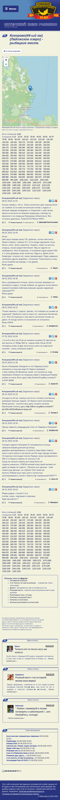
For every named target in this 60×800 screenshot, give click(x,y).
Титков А (54, 413)
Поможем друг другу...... (16, 756)
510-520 (13, 158)
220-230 (22, 145)
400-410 (22, 153)
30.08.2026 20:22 (24, 744)
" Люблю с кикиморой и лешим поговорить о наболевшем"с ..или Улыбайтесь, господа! (32, 711)
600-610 (38, 161)
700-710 (22, 166)
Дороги (12, 588)
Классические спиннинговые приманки (22, 736)
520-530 (22, 158)
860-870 (5, 174)
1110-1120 (36, 185)
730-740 (46, 166)
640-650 (22, 164)
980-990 (5, 180)
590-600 (30, 161)
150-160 (13, 142)
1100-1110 (26, 185)
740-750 (5, 169)
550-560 (46, 158)
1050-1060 (26, 183)
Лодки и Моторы (13, 748)
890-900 (30, 174)
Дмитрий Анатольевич (48, 222)
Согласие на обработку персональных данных (20, 794)
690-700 (13, 166)
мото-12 (54, 479)
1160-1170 (36, 188)
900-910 (38, 174)
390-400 (13, 153)
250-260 (46, 145)
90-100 (17, 139)
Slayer (55, 268)
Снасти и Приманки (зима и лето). (20, 753)
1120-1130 (46, 185)
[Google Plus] (56, 200)
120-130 (41, 139)
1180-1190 (6, 191)
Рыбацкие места (16, 590)
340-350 (22, 150)
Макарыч (54, 502)
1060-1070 (37, 183)
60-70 (51, 137)
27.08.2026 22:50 (42, 758)
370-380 (46, 150)
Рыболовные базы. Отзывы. (21, 595)
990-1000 (14, 180)
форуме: (24, 578)
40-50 (39, 137)
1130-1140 (6, 188)
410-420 (30, 153)
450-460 (13, 156)
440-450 (5, 156)
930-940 (13, 177)
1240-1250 (16, 193)
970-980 (46, 177)
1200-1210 (26, 191)
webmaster (42, 799)
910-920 (46, 174)
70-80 (4, 139)
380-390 (5, 153)
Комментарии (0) (16, 222)
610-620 (46, 161)
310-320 (46, 148)
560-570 (5, 161)
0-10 (14, 137)
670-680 (46, 164)
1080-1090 (6, 185)
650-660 (30, 164)
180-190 (38, 142)
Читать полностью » (16, 718)
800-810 (5, 172)
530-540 (30, 158)
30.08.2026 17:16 (27, 748)
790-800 (46, 169)
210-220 (13, 145)
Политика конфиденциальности (31, 791)
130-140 (49, 139)
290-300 (30, 148)
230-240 (30, 145)
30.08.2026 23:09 (24, 741)
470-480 (30, 156)
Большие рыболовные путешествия (24, 602)
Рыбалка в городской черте (21, 597)
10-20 (20, 137)
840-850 (38, 172)
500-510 (5, 158)
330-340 (13, 150)
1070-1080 (47, 183)
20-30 (26, 137)
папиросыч (53, 326)
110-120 (33, 139)
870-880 (13, 174)
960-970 (38, 177)
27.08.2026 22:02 (35, 760)
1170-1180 (46, 188)
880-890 (22, 174)
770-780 (30, 169)
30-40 (32, 137)
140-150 (5, 142)
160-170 (22, 142)
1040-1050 (16, 183)
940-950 (22, 177)
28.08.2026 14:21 (33, 756)
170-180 (30, 142)
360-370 (38, 150)
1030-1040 (6, 183)
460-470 (22, 156)
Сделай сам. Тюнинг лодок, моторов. (21, 746)
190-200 (46, 142)
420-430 (38, 153)
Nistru (17, 646)
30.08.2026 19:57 (44, 746)
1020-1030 (44, 180)
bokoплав (19, 706)
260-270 (5, 148)
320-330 (5, 150)
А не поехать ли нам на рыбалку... (23, 583)
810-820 (13, 172)
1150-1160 (26, 188)
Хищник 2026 (11, 744)
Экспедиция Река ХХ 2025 (17, 760)
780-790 (38, 169)
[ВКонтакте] (50, 200)
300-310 (38, 148)
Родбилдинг (11, 741)
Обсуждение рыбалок (18, 581)
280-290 (22, 148)
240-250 (38, 145)
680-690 (5, 166)
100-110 (25, 139)
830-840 (30, 172)
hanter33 (54, 384)
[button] (30, 88)
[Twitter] (53, 200)
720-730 (38, 166)
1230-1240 (6, 193)
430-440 (46, 153)
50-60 (45, 137)
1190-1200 (16, 191)
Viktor (55, 297)
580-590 (22, 161)
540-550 (38, 158)
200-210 (5, 145)
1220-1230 (46, 191)
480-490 (38, 156)
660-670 (38, 164)
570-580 (13, 161)
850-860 (46, 172)
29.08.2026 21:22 (27, 751)
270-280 (13, 148)
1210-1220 (36, 191)
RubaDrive (19, 675)
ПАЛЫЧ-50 (53, 430)
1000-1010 (24, 180)
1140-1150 (16, 188)
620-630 (5, 164)
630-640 (13, 164)
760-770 (22, 169)
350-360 (30, 150)
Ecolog (55, 352)
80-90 (10, 139)
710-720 (30, 166)
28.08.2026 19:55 (42, 753)
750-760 (13, 169)
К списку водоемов (13, 51)
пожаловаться (29, 222)
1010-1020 (34, 180)
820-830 (22, 172)
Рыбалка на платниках (19, 600)
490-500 (46, 156)
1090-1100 (16, 185)
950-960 (30, 177)
